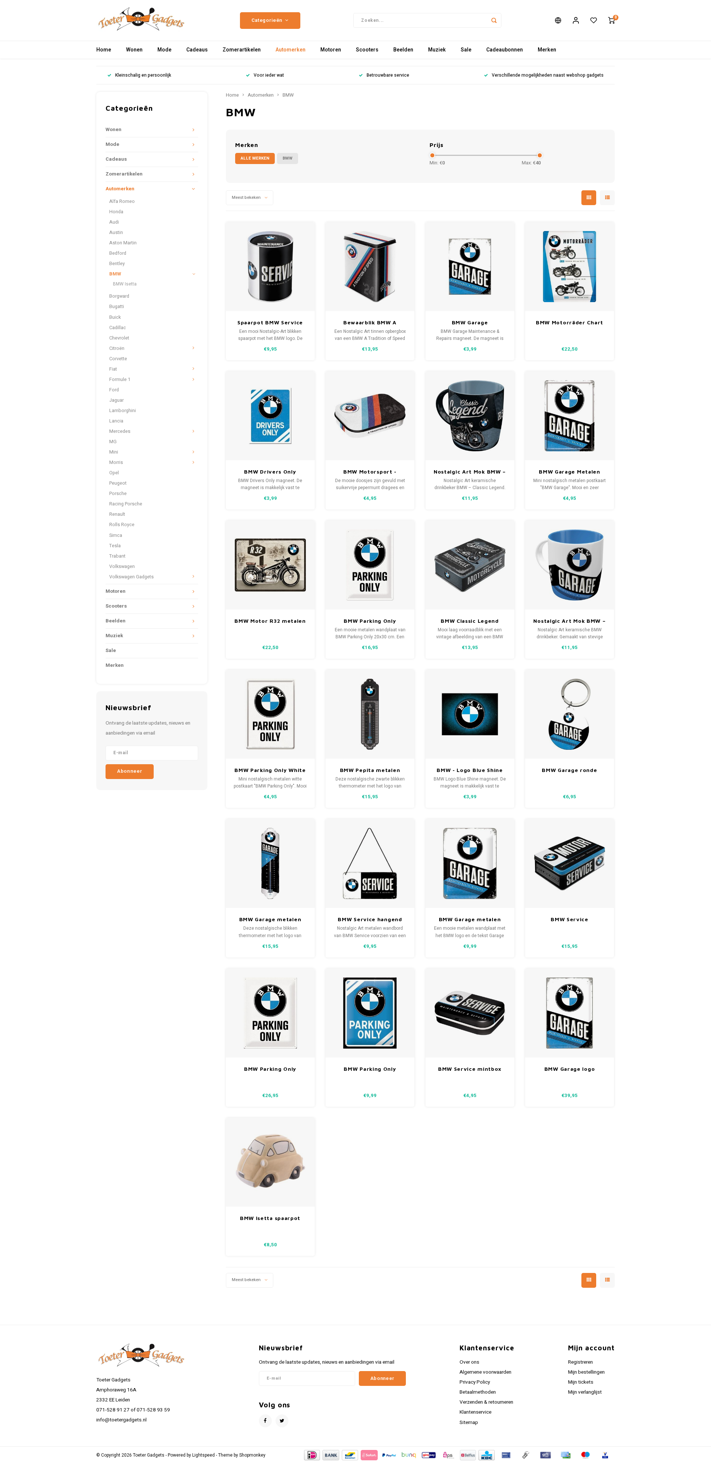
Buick (115, 317)
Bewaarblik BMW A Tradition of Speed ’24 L (370, 322)
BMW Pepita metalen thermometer (370, 770)
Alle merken (255, 158)
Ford (114, 390)
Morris (116, 462)
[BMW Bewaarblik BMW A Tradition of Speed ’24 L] (370, 266)
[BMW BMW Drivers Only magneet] (270, 415)
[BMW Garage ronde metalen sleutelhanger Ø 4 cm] (569, 714)
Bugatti (116, 306)
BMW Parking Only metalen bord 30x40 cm (270, 1069)
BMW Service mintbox (469, 1069)
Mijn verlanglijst (585, 1392)
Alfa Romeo (122, 201)
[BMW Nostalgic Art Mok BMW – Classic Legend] (469, 415)
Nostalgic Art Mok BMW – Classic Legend (470, 471)
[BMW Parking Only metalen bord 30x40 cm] (270, 1013)
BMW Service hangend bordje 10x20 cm (370, 919)
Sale (466, 50)
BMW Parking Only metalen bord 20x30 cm (370, 621)
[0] (611, 20)
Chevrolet (119, 338)
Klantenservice (475, 1412)
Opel (114, 472)
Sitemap (469, 1422)
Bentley (117, 263)
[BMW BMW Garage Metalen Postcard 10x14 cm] (569, 415)
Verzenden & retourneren (486, 1402)
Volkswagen (122, 566)
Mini (113, 452)
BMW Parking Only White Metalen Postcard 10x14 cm (270, 770)
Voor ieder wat (269, 75)
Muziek (437, 50)
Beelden (403, 50)
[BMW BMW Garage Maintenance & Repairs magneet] (469, 266)
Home (103, 50)
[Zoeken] (494, 20)
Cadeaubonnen (504, 50)
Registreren (580, 1362)
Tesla (115, 545)
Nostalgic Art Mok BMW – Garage (569, 621)
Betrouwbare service (388, 75)
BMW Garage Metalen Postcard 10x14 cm (569, 471)
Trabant (117, 556)
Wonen (134, 50)
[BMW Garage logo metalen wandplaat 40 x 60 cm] (569, 1013)
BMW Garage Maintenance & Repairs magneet (470, 322)
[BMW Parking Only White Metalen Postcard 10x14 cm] (270, 714)
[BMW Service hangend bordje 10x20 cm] (370, 863)
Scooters (367, 50)
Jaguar (116, 400)
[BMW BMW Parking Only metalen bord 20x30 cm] (370, 565)
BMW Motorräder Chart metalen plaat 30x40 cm (569, 322)
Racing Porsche (125, 504)
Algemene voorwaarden (485, 1372)
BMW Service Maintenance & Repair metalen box (569, 919)
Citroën (116, 348)
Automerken (291, 50)
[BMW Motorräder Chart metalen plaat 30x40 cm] (569, 266)
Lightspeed (203, 1455)
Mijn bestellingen (586, 1372)
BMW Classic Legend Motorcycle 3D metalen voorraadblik (470, 621)
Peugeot (118, 483)
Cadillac (117, 327)
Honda (116, 211)
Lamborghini (122, 410)
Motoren (330, 50)
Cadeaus (197, 50)
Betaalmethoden (478, 1392)
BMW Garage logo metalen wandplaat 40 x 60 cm (569, 1069)
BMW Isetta (125, 284)
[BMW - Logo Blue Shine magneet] (469, 714)
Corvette (118, 358)
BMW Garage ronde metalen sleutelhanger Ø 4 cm (569, 770)
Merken (547, 50)
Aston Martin (123, 243)
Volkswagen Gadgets (131, 577)
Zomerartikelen (242, 50)
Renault (117, 514)
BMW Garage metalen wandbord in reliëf (470, 919)
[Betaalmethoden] (311, 1455)
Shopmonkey (252, 1455)
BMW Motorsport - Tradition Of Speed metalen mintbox (370, 471)
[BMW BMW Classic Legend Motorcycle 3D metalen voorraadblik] (469, 565)
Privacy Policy (475, 1382)
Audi (114, 222)
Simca (115, 535)
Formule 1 (119, 379)
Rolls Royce (121, 524)
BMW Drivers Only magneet (270, 471)
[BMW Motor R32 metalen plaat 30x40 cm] (270, 565)
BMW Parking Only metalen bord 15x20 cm (370, 1069)
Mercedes (119, 431)
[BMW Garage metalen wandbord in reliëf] (469, 863)
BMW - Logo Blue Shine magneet (470, 770)
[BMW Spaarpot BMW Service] (270, 266)
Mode (164, 50)
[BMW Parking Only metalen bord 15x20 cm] (370, 1013)
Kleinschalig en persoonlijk (143, 75)
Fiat (113, 369)
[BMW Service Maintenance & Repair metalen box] (569, 863)
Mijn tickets (580, 1382)
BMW (115, 274)
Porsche (118, 493)
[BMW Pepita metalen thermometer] (370, 714)
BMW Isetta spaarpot (270, 1218)
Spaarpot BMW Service (270, 322)
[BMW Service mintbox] (469, 1013)
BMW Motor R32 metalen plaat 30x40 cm (270, 621)
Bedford (117, 253)
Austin (116, 232)
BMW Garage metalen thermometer (270, 919)
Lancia (116, 421)
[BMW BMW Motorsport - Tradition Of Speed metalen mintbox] (370, 415)
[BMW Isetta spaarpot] (270, 1162)
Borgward (119, 296)
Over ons (469, 1362)
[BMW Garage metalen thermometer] (270, 863)
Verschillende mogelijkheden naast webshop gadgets (548, 75)
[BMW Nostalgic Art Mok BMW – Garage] (569, 565)
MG (113, 441)
